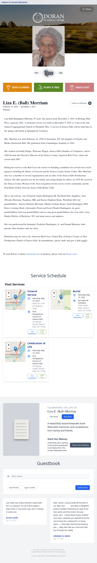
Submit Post (83, 487)
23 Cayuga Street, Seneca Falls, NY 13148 (38, 324)
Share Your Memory (80, 445)
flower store (71, 253)
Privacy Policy (41, 552)
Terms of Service (55, 552)
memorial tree (33, 253)
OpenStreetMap (51, 556)
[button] (15, 297)
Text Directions (32, 332)
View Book (54, 416)
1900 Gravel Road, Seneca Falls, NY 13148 (84, 308)
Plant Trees (42, 332)
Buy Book (68, 416)
